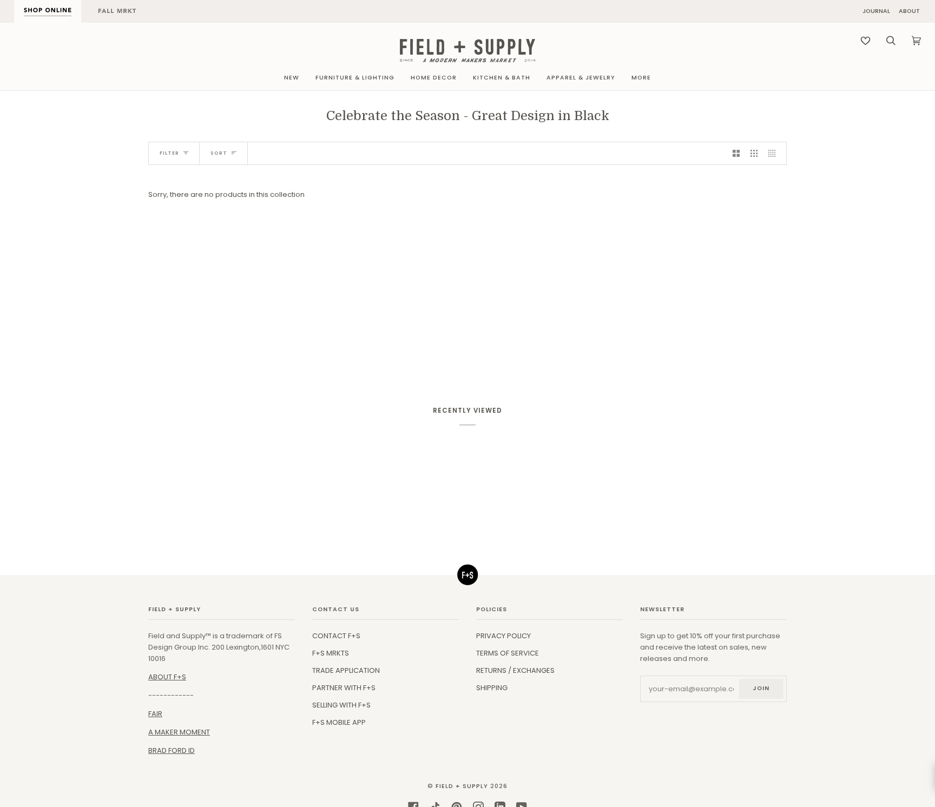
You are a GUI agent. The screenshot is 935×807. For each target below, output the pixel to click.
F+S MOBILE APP (339, 722)
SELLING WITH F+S (341, 705)
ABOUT (909, 12)
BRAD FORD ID (171, 750)
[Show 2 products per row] (736, 153)
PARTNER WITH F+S (344, 688)
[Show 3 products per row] (754, 153)
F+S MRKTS (330, 653)
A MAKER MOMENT (179, 732)
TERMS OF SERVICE (507, 653)
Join (761, 688)
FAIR (155, 714)
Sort (218, 153)
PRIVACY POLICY (503, 636)
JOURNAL (876, 12)
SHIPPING (492, 688)
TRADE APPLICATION (346, 670)
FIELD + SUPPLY (462, 786)
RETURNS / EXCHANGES (515, 670)
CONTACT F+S (336, 636)
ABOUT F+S (167, 677)
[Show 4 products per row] (774, 153)
